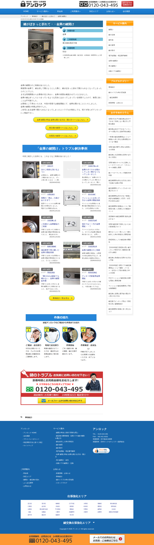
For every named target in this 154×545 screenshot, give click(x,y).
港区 (29, 512)
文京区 (114, 509)
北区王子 (50, 166)
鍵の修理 (112, 45)
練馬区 (100, 509)
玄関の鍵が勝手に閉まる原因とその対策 (120, 148)
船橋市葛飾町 (51, 246)
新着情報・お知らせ (116, 103)
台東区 (30, 509)
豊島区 (72, 509)
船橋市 (58, 515)
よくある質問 (28, 483)
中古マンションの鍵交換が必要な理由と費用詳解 (120, 279)
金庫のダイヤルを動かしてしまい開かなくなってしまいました (91, 172)
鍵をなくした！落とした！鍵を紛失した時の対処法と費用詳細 (120, 233)
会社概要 (126, 11)
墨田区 (100, 506)
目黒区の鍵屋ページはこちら (61, 136)
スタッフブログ (61, 483)
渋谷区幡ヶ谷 (51, 220)
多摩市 (100, 512)
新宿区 (72, 506)
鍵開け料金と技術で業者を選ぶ (67, 432)
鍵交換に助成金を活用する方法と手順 (120, 259)
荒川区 (44, 503)
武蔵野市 (71, 512)
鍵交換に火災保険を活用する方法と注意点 (120, 156)
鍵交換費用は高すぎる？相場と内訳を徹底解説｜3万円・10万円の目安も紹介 (120, 198)
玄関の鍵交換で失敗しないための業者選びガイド (120, 225)
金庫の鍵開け (47, 163)
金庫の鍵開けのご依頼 (91, 250)
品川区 (44, 506)
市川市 (72, 515)
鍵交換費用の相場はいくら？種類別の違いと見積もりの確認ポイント (120, 208)
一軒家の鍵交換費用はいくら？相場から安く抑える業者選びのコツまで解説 (120, 139)
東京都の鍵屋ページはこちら (61, 128)
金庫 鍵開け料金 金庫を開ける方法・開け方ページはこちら (61, 120)
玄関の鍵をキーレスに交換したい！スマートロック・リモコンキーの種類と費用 (120, 165)
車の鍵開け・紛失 (62, 460)
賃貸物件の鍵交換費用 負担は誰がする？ (120, 217)
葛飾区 (100, 503)
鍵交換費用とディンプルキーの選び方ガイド (120, 189)
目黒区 (44, 512)
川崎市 (86, 512)
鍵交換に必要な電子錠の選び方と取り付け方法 (120, 295)
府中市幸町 (91, 194)
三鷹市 (58, 512)
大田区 (86, 503)
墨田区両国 (51, 272)
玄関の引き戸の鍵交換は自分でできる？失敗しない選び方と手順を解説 (120, 121)
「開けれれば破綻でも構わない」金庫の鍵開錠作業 (50, 278)
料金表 (60, 11)
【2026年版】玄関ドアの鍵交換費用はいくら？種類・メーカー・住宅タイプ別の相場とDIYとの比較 (120, 269)
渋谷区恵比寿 (92, 246)
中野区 (86, 509)
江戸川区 (71, 503)
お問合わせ (27, 486)
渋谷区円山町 (92, 220)
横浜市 (44, 515)
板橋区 (58, 503)
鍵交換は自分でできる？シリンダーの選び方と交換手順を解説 (120, 130)
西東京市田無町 (113, 512)
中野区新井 (51, 194)
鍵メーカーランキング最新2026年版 (120, 174)
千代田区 (57, 509)
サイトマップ (28, 445)
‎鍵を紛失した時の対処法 (65, 441)
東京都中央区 (44, 509)
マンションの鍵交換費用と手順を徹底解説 (120, 287)
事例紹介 (35, 16)
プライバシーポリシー (31, 439)
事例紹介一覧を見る (61, 298)
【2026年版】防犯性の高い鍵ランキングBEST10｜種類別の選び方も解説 (120, 249)
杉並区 (86, 506)
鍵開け (111, 29)
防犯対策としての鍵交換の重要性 (120, 241)
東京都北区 (113, 503)
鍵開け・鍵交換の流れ (31, 480)
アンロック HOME (30, 433)
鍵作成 (111, 40)
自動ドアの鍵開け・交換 (65, 463)
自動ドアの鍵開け (115, 71)
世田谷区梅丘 (92, 272)
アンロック (24, 16)
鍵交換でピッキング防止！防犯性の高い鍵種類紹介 (120, 302)
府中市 (30, 515)
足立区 (30, 503)
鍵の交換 (112, 35)
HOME (26, 11)
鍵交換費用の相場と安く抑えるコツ (120, 310)
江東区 (30, 506)
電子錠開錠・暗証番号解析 (118, 55)
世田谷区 (113, 506)
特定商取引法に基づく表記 (32, 442)
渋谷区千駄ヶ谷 (93, 166)
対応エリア (93, 11)
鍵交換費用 (114, 97)
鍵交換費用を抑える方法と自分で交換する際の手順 (120, 182)
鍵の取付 (112, 50)
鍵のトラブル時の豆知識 (117, 92)
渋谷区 (58, 506)
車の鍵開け (112, 66)
